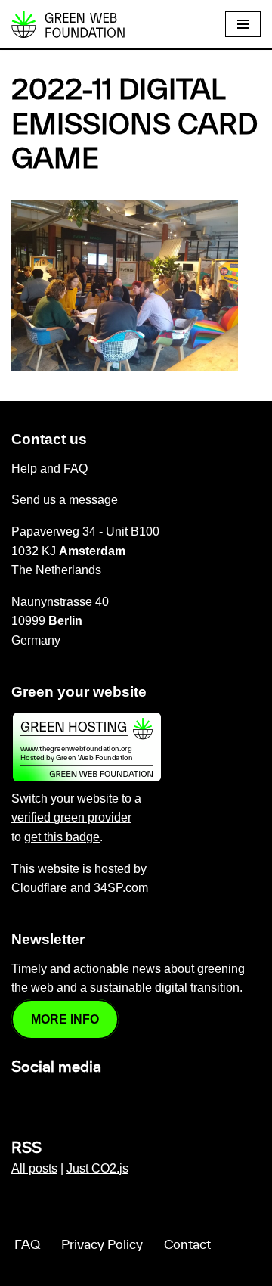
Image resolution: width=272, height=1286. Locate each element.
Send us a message (64, 499)
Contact (187, 1245)
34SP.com (121, 887)
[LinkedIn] (20, 1099)
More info (65, 1019)
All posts (34, 1168)
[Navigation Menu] (243, 24)
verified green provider (71, 817)
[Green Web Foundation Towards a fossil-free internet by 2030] (68, 24)
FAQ (27, 1245)
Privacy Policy (102, 1245)
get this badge (62, 837)
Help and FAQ (49, 468)
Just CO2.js (97, 1168)
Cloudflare (39, 887)
